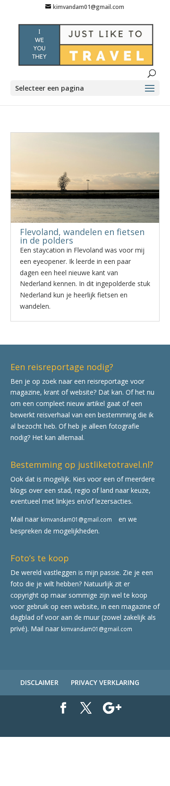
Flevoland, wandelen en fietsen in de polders (82, 236)
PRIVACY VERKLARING (105, 682)
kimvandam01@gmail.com (76, 519)
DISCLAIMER (39, 682)
